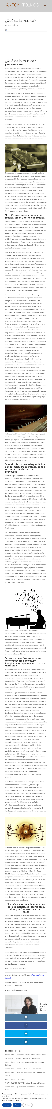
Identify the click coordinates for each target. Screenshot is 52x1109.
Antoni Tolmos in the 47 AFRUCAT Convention (23, 1069)
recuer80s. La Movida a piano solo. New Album (22, 1058)
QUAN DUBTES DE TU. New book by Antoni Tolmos (25, 1083)
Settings (27, 1105)
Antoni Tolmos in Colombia (15, 1079)
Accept (7, 1105)
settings (19, 1100)
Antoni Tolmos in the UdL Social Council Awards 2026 (25, 1054)
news (17, 25)
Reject (17, 1105)
